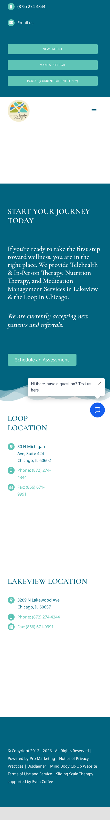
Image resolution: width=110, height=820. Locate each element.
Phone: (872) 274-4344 (38, 617)
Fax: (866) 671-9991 (35, 627)
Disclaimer (36, 766)
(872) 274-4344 (31, 6)
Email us (25, 22)
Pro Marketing (42, 758)
